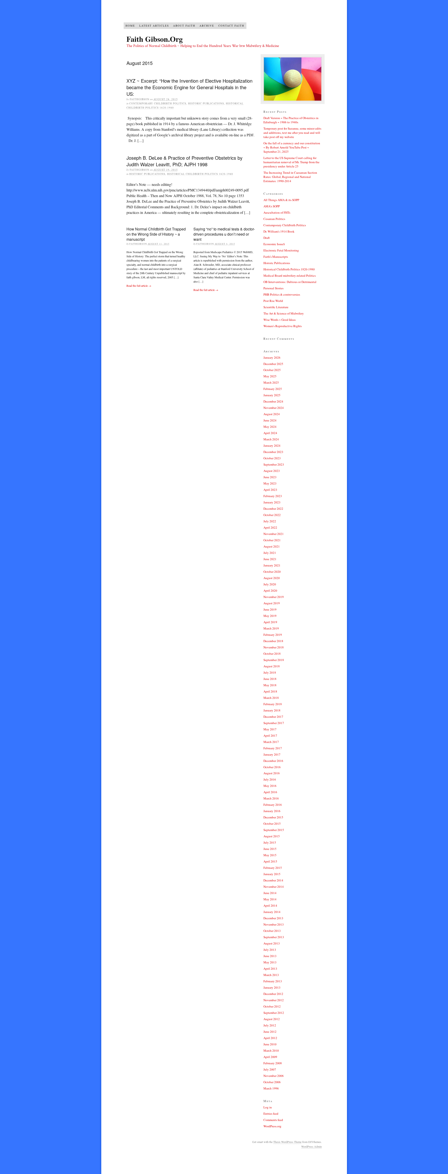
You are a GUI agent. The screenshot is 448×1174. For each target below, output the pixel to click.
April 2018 (270, 691)
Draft (266, 238)
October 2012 (272, 1006)
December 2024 (273, 401)
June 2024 (269, 420)
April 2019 (270, 622)
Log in (267, 1107)
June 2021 (269, 559)
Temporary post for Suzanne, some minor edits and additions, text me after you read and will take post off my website (292, 132)
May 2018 (269, 685)
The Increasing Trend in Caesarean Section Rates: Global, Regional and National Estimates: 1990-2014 (290, 176)
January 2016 (271, 811)
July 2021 (269, 553)
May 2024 (269, 426)
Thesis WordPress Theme (287, 1142)
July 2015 (269, 842)
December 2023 (273, 452)
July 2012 (269, 1025)
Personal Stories (273, 288)
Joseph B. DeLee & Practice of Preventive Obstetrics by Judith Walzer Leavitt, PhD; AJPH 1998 (184, 161)
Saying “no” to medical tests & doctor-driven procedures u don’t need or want (224, 234)
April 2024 (270, 433)
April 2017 (270, 735)
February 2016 (272, 805)
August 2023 (271, 471)
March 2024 (271, 439)
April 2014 (270, 905)
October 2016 (272, 767)
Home (130, 25)
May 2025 (269, 376)
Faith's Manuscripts (275, 257)
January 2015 (271, 874)
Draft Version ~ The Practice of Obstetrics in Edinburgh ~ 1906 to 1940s (290, 120)
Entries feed (270, 1113)
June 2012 (269, 1031)
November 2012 (273, 1000)
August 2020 (271, 578)
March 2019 (271, 628)
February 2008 (272, 1063)
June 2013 (269, 956)
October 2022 (272, 515)
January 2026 (271, 357)
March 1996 (271, 1088)
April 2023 (270, 490)
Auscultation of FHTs (276, 212)
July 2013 (269, 950)
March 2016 (271, 798)
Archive (207, 25)
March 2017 (271, 742)
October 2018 (272, 653)
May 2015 (269, 855)
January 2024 (271, 445)
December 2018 (273, 641)
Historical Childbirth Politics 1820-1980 (200, 174)
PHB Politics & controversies (281, 294)
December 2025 (273, 364)
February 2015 (272, 868)
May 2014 (269, 899)
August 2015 (271, 836)
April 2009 (270, 1057)
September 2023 (273, 464)
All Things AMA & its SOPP (281, 200)
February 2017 (272, 748)
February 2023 (272, 496)
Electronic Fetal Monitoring (281, 250)
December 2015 (273, 817)
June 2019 (269, 609)
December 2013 (273, 918)
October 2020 (272, 571)
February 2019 (272, 635)
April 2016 (270, 792)
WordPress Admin (311, 1146)
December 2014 (273, 880)
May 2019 (269, 616)
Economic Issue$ (274, 244)
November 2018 (273, 647)
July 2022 (269, 521)
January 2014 (271, 912)
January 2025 (271, 395)
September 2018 (273, 660)
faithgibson (139, 99)
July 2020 (269, 584)
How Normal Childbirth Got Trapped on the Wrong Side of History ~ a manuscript (156, 234)
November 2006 (273, 1076)
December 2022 (273, 508)
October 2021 (272, 540)
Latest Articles (154, 25)
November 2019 (273, 597)
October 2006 (272, 1082)
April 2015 (270, 861)
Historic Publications (206, 103)
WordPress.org (272, 1126)
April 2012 (270, 1038)
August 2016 (271, 773)
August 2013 (271, 943)
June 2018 (269, 679)
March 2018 (271, 698)
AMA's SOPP (271, 206)
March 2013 (271, 975)
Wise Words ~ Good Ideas (279, 320)
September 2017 (273, 723)
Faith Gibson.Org (154, 38)
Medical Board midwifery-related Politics (289, 275)
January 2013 (271, 987)
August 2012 (271, 1019)
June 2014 (269, 893)
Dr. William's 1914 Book (278, 231)
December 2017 (273, 716)
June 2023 (269, 477)
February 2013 (272, 981)
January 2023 (271, 502)
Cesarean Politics (274, 219)
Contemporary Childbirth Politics (157, 103)
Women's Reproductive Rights (282, 326)
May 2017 (269, 729)
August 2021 (271, 546)
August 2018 (271, 666)
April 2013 (270, 968)
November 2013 (273, 924)
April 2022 (270, 527)
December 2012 (273, 994)
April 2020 (270, 590)
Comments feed (273, 1120)
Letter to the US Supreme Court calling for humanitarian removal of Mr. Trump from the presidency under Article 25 (291, 162)
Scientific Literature (275, 307)
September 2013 (273, 937)
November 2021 (273, 534)
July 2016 (269, 779)
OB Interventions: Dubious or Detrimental (289, 282)
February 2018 (272, 704)
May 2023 (269, 483)
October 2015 (272, 823)
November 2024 (273, 408)
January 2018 (271, 710)
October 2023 (272, 458)
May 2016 (269, 786)
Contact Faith (231, 25)
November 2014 (273, 886)
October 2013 (272, 931)
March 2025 (271, 382)
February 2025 (272, 389)
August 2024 (271, 414)
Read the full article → (138, 285)
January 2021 (271, 565)
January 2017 (271, 754)
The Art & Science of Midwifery (283, 313)
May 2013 (269, 962)
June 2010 (269, 1044)
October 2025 (272, 370)
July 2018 (269, 672)
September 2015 (273, 830)
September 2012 (273, 1013)
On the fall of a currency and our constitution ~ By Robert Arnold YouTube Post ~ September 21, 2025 (291, 147)
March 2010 (271, 1050)
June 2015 (269, 849)
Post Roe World (273, 301)
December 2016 (273, 761)
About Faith (184, 25)
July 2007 (269, 1069)
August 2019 (271, 603)
